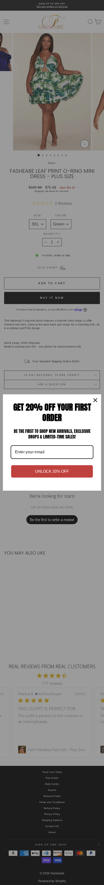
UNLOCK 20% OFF (52, 471)
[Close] (95, 400)
